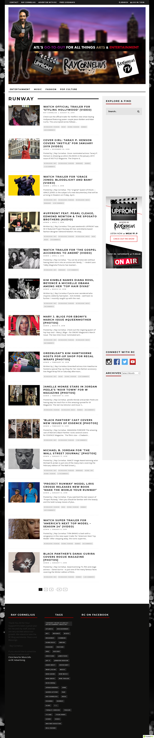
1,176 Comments (63, 473)
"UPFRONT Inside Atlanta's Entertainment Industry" (57, 623)
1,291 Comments (89, 577)
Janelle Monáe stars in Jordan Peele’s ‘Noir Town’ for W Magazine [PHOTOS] (70, 389)
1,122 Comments (49, 166)
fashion (49, 647)
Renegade (79, 163)
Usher (48, 719)
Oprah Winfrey (52, 687)
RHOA (64, 696)
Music (38, 89)
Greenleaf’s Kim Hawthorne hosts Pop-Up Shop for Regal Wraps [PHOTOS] (68, 356)
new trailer (64, 678)
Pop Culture (68, 89)
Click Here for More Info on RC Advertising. (19, 658)
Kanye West (50, 665)
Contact (14, 2)
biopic (66, 633)
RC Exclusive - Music (83, 200)
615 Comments (87, 543)
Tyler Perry (60, 714)
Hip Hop (56, 651)
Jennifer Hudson (61, 660)
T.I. (56, 705)
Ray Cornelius (28, 2)
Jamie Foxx (62, 656)
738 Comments (49, 306)
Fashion (51, 89)
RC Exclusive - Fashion (51, 127)
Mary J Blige (51, 669)
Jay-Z (48, 660)
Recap (64, 127)
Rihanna (49, 701)
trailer (67, 710)
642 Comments (49, 343)
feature (60, 647)
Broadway (50, 638)
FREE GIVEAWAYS (67, 2)
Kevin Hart (64, 665)
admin (46, 149)
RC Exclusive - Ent (50, 163)
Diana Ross (50, 642)
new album (50, 674)
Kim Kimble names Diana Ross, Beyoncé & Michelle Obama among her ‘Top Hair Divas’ (68, 283)
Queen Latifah (52, 692)
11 (59, 589)
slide (48, 705)
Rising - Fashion (73, 127)
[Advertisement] (124, 156)
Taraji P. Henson (53, 710)
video (57, 719)
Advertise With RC (47, 2)
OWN (64, 687)
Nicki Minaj (50, 683)
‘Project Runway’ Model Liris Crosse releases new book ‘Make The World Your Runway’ (70, 486)
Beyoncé (56, 633)
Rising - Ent (89, 470)
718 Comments (55, 239)
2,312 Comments (49, 510)
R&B (63, 692)
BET (47, 633)
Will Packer (51, 728)
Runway (84, 127)
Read (93, 236)
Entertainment (20, 89)
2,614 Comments (49, 130)
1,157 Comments (72, 270)
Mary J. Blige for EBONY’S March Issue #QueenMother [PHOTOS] (67, 319)
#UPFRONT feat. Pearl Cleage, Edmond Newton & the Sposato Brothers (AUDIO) (70, 216)
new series (50, 678)
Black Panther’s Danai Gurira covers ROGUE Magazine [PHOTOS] (69, 556)
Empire (62, 642)
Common (62, 638)
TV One (48, 714)
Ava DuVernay (62, 629)
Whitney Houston (53, 723)
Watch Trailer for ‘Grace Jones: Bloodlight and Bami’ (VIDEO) (68, 179)
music (62, 669)
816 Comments (90, 409)
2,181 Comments (58, 203)
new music (63, 674)
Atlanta (49, 629)
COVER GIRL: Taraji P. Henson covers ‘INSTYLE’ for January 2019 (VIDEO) (68, 143)
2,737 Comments (83, 376)
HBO (47, 651)
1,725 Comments (81, 440)
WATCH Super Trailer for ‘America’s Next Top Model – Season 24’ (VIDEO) (67, 523)
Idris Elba (50, 656)
